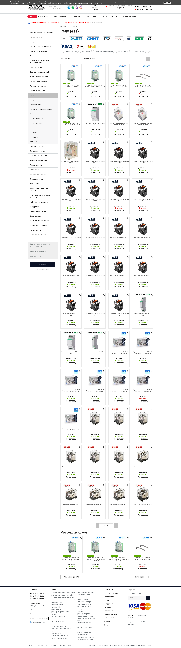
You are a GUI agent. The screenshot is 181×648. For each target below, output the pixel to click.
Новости (107, 621)
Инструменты (35, 207)
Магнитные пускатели (38, 28)
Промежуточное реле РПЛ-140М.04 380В (119, 200)
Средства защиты (36, 216)
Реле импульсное (36, 114)
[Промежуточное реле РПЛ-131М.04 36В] (95, 264)
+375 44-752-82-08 (145, 10)
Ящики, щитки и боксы (38, 211)
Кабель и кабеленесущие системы (39, 189)
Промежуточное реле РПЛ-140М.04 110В (71, 238)
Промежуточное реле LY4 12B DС (71, 504)
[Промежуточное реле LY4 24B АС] (119, 493)
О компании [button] (43, 16)
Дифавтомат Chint (57, 604)
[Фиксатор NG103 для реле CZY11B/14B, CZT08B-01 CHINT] (143, 74)
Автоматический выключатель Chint (62, 597)
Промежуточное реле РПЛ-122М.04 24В (119, 314)
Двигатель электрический (85, 616)
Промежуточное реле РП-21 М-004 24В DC (71, 162)
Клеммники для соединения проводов (86, 619)
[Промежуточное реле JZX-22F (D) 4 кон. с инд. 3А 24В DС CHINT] (143, 341)
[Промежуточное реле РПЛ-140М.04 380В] (119, 188)
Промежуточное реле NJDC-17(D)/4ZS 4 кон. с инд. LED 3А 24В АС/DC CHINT (95, 87)
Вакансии (107, 607)
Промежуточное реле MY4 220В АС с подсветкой (143, 124)
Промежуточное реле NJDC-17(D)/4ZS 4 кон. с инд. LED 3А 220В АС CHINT (119, 87)
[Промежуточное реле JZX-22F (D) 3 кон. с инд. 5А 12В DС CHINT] (143, 379)
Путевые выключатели (38, 81)
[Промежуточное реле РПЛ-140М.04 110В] (71, 226)
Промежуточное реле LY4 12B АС (143, 466)
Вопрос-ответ (92, 16)
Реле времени (35, 105)
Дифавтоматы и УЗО (37, 37)
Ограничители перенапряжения (61, 631)
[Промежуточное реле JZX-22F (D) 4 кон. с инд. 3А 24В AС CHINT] (119, 341)
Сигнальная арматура (38, 151)
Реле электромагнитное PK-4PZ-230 (143, 314)
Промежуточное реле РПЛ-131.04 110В (119, 276)
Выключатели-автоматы (58, 619)
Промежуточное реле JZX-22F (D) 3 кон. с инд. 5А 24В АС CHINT (71, 428)
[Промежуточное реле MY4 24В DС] (95, 455)
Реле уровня (34, 137)
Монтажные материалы (38, 160)
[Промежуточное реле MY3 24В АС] (143, 417)
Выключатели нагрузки (38, 51)
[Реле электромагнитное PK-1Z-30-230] (71, 341)
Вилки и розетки (36, 67)
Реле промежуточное (38, 123)
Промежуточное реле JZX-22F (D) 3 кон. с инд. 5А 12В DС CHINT (142, 390)
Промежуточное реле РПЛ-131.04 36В (143, 276)
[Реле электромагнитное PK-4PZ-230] (143, 302)
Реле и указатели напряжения (41, 109)
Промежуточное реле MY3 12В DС (95, 428)
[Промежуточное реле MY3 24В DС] (119, 417)
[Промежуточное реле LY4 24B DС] (95, 493)
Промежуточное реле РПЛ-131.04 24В (71, 314)
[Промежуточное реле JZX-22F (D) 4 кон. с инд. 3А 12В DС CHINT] (71, 379)
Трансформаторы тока (38, 174)
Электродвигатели (37, 179)
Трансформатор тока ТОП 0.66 (60, 609)
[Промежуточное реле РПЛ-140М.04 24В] (95, 226)
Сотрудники (108, 604)
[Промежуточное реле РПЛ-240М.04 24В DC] (119, 150)
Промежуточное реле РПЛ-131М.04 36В (95, 276)
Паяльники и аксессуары (39, 235)
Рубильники (34, 170)
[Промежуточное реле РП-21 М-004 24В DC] (71, 150)
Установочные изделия (38, 156)
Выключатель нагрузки (58, 626)
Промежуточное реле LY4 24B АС (119, 504)
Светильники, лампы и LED (40, 72)
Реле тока (33, 132)
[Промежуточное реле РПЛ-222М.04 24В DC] (95, 188)
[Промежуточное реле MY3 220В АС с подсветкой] (119, 112)
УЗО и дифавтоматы (57, 621)
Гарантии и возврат (76, 16)
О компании (108, 590)
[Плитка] (148, 59)
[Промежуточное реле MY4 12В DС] (71, 455)
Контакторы (54, 624)
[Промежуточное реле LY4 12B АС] (143, 455)
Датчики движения (142, 577)
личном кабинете (96, 22)
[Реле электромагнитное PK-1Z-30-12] (95, 112)
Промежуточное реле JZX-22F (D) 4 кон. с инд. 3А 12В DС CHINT (71, 390)
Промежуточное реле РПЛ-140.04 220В (143, 238)
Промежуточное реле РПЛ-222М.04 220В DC (71, 200)
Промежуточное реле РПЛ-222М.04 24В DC (95, 200)
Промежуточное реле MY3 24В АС (142, 428)
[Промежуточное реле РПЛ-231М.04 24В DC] (143, 150)
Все (63, 39)
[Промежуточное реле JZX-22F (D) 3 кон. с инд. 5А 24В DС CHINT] (119, 379)
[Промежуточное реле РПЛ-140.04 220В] (143, 226)
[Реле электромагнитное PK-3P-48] (95, 341)
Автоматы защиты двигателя (40, 46)
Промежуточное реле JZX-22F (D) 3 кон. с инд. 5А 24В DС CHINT (119, 390)
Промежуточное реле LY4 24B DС (95, 504)
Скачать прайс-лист (38, 622)
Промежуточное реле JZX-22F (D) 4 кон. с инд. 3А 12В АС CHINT (95, 390)
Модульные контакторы (39, 42)
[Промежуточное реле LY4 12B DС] (71, 493)
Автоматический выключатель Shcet (63, 600)
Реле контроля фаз (37, 118)
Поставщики (108, 611)
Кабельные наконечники (39, 202)
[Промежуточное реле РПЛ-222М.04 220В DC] (71, 188)
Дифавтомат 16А (56, 602)
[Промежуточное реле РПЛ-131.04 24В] (71, 302)
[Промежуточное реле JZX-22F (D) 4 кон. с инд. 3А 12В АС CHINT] (95, 379)
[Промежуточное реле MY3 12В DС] (95, 417)
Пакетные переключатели (85, 592)
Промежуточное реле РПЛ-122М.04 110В (95, 314)
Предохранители (36, 165)
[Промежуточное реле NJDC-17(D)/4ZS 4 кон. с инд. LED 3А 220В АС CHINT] (119, 74)
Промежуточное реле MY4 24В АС (118, 466)
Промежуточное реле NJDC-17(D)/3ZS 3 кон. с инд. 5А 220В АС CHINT (71, 87)
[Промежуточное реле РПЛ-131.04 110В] (119, 264)
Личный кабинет (129, 16)
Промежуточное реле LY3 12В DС (143, 504)
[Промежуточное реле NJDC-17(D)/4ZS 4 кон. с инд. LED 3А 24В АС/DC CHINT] (95, 74)
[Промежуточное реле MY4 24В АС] (119, 455)
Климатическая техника (38, 225)
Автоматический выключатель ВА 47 (63, 592)
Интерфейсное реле (37, 100)
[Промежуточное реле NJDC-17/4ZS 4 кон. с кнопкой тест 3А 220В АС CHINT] (71, 112)
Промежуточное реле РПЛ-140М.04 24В (95, 238)
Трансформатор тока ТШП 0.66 (61, 612)
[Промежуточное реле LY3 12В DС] (143, 493)
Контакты (113, 16)
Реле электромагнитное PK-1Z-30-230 (70, 352)
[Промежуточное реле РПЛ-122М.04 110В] (95, 302)
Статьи (104, 16)
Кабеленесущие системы (85, 622)
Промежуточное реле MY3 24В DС (118, 428)
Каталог (53, 590)
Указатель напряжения (84, 627)
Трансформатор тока (83, 614)
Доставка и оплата (58, 16)
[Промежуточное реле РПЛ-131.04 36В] (143, 264)
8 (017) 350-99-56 (37, 596)
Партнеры (107, 600)
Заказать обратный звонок (39, 618)
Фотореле (33, 142)
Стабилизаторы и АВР (72, 577)
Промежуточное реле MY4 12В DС (71, 466)
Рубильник (80, 611)
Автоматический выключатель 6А (62, 595)
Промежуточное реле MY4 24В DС (95, 466)
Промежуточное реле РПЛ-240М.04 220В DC (95, 162)
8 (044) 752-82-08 (37, 598)
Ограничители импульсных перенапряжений (40, 62)
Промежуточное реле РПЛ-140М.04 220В (143, 200)
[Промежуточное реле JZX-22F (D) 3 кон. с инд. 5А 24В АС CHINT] (71, 417)
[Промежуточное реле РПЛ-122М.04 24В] (119, 302)
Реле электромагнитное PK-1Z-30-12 (95, 124)
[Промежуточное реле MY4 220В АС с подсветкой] (143, 112)
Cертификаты (109, 597)
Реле (32, 95)
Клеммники (34, 184)
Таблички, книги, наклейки (39, 221)
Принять (167, 2)
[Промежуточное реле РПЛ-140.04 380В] (119, 226)
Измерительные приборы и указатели (40, 196)
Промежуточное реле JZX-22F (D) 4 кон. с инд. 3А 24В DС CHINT (142, 352)
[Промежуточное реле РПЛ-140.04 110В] (71, 264)
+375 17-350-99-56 (145, 6)
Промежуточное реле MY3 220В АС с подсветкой (119, 124)
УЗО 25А (53, 614)
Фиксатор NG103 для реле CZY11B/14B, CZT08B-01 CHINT (143, 86)
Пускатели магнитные (58, 616)
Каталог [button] (33, 16)
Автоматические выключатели (41, 33)
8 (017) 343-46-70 (37, 594)
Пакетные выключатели (39, 86)
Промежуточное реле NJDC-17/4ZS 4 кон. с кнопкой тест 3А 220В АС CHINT (71, 125)
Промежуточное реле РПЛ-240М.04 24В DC (119, 162)
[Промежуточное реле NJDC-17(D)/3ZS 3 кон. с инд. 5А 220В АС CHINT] (71, 74)
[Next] (116, 525)
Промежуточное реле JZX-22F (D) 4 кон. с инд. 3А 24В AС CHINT (119, 352)
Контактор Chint (56, 607)
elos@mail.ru (120, 8)
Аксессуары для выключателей (41, 56)
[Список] (151, 59)
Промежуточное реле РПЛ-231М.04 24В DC (143, 162)
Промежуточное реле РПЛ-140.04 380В (119, 238)
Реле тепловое (35, 128)
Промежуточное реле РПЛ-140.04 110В (71, 276)
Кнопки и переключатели (39, 77)
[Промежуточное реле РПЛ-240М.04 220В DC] (95, 150)
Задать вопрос (35, 614)
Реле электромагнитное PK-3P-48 (95, 352)
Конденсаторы (35, 230)
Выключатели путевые (84, 590)
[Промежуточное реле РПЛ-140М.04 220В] (143, 188)
